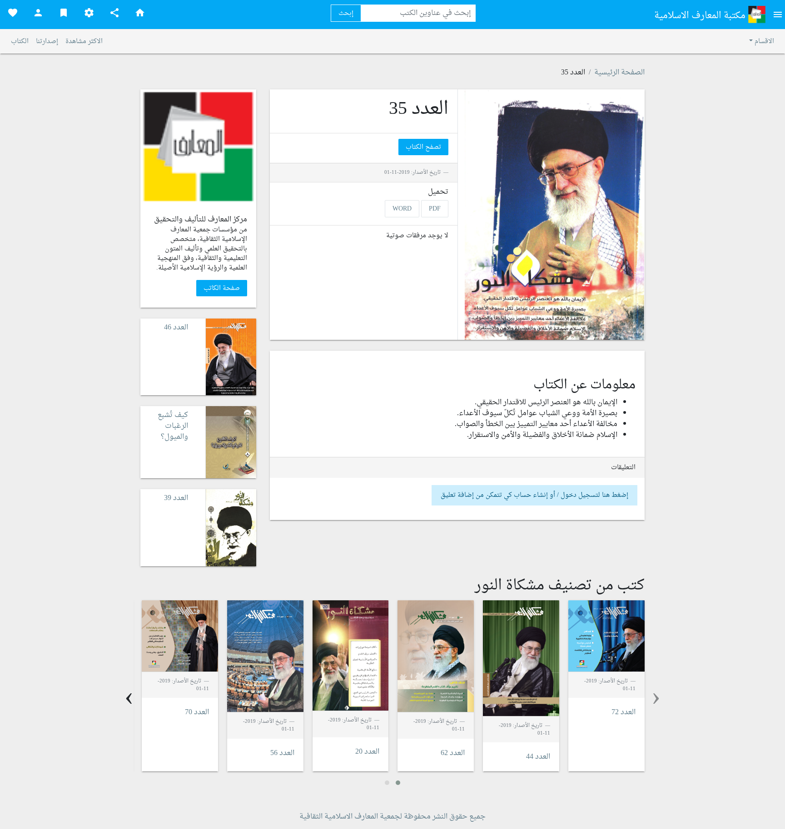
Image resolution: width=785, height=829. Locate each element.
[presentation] (656, 697)
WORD (402, 208)
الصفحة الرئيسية (619, 72)
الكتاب (20, 41)
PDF (435, 208)
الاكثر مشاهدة (84, 41)
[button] (397, 782)
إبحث (345, 13)
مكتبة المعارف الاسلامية (701, 16)
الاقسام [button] (763, 41)
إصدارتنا (47, 41)
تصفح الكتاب (423, 147)
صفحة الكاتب (222, 288)
